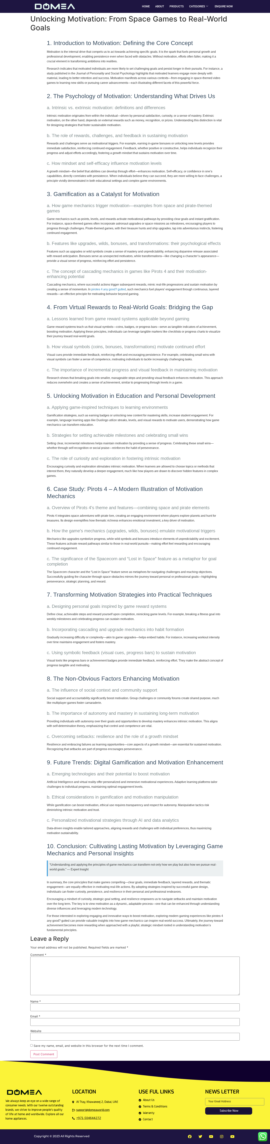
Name (35, 1001)
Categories (197, 6)
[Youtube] (232, 1136)
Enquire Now (224, 6)
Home (146, 6)
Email (35, 1016)
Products (177, 6)
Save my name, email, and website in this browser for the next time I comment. (89, 1045)
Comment (38, 954)
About (159, 6)
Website (35, 1031)
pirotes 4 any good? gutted (108, 289)
